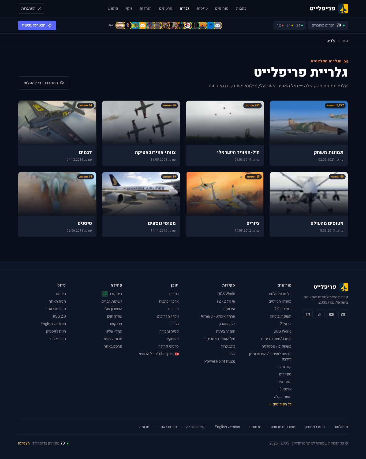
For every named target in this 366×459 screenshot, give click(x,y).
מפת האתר (57, 301)
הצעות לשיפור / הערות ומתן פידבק (270, 356)
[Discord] (343, 314)
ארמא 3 (285, 389)
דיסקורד (112, 294)
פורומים (222, 8)
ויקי (129, 8)
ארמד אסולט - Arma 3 (218, 316)
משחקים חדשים (283, 427)
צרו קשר (115, 324)
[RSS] (319, 314)
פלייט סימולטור (280, 294)
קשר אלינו (58, 339)
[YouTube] (331, 314)
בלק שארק (227, 324)
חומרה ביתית (225, 331)
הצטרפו (24, 443)
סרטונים (165, 8)
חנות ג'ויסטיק (56, 331)
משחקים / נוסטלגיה (277, 346)
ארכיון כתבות (169, 301)
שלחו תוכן (114, 316)
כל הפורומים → (280, 404)
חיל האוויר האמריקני (219, 339)
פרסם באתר (113, 346)
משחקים (172, 339)
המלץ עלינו (114, 331)
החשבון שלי (113, 309)
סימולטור (341, 427)
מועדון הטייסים (280, 301)
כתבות (241, 8)
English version (53, 324)
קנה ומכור (284, 367)
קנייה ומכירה (169, 331)
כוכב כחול (228, 346)
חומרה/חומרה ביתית (276, 339)
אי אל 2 (286, 324)
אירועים (229, 309)
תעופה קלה (283, 397)
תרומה (144, 427)
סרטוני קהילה (168, 346)
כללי (232, 354)
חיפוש (113, 8)
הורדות (146, 8)
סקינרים (285, 374)
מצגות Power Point (219, 361)
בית (345, 40)
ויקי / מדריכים (168, 316)
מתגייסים (285, 382)
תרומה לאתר (112, 339)
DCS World (283, 331)
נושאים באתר (56, 309)
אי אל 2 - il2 (226, 301)
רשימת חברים (112, 301)
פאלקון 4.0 (283, 309)
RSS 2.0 (59, 316)
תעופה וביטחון (281, 316)
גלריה (184, 8)
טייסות (202, 8)
